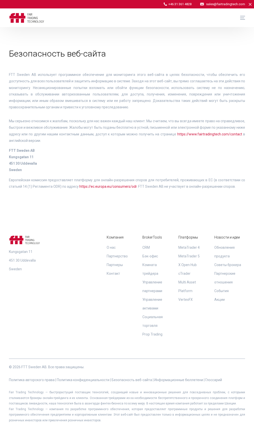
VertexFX (185, 300)
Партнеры (115, 265)
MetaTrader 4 (189, 247)
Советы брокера (227, 265)
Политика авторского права (32, 380)
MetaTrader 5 (189, 256)
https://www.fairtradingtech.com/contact (209, 134)
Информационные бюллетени (178, 380)
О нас (111, 247)
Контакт (113, 273)
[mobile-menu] (240, 18)
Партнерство (117, 256)
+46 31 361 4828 (179, 4)
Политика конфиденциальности (83, 380)
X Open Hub (187, 265)
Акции (219, 300)
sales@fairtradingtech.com (225, 4)
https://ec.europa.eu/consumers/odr (108, 186)
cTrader (184, 273)
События (221, 291)
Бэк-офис (150, 256)
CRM (146, 247)
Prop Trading (152, 334)
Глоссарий (213, 380)
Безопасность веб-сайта (132, 380)
